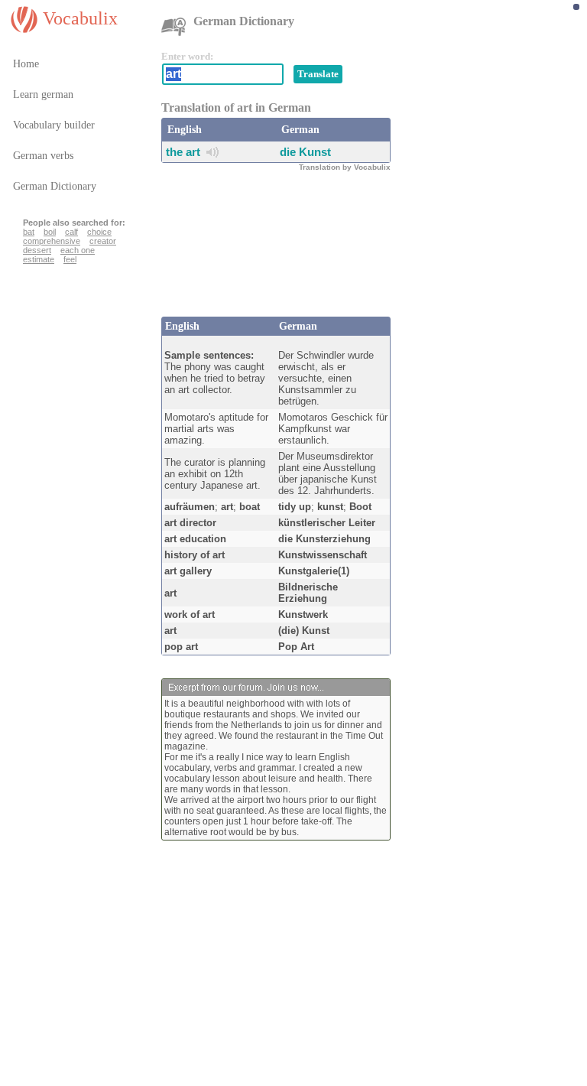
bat (28, 231)
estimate (38, 259)
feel (69, 259)
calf (71, 231)
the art (183, 151)
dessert (37, 250)
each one (77, 250)
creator (102, 240)
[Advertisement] (283, 263)
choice (99, 231)
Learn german (43, 94)
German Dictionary (54, 186)
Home (26, 64)
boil (50, 231)
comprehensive (51, 240)
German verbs (43, 155)
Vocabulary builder (54, 125)
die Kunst (305, 151)
